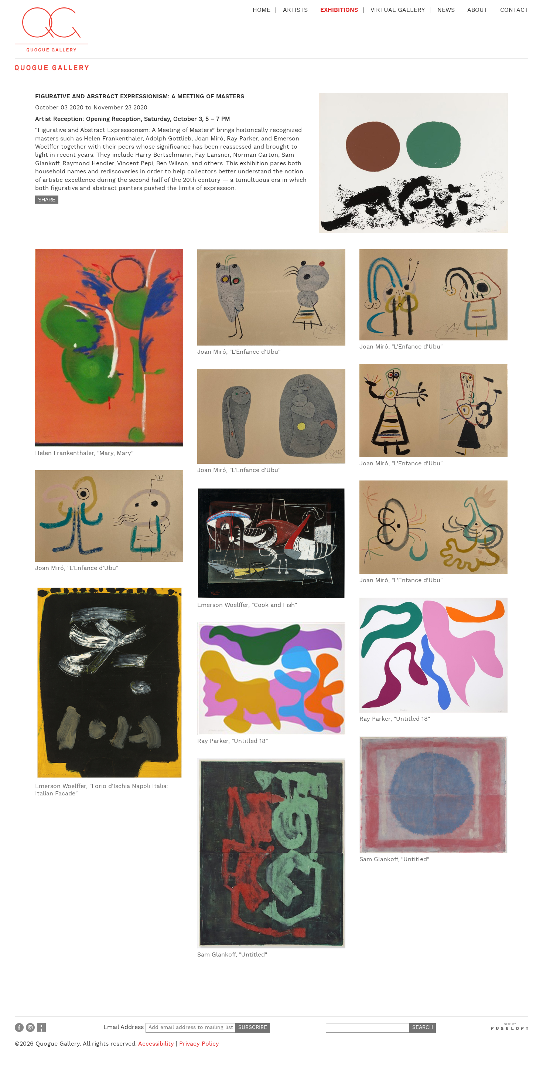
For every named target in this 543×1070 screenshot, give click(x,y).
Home (261, 10)
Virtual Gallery (397, 10)
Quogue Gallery (51, 29)
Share (46, 200)
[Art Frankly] (41, 1027)
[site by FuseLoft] (509, 1026)
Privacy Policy (199, 1044)
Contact (514, 10)
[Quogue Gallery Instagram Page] (30, 1027)
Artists (295, 10)
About (477, 10)
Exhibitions (339, 10)
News (446, 10)
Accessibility (156, 1044)
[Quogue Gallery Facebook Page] (19, 1027)
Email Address (124, 1027)
